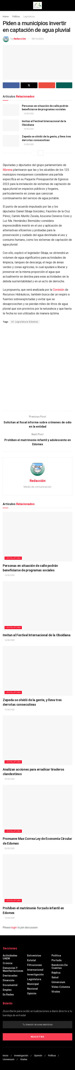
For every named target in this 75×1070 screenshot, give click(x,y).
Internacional (35, 969)
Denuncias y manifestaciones (13, 969)
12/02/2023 (9, 918)
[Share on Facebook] (11, 85)
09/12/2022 (38, 38)
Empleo (7, 989)
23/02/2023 (9, 779)
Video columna (61, 986)
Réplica (56, 972)
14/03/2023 (28, 129)
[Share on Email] (46, 85)
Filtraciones (34, 965)
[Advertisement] (37, 367)
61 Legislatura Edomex (24, 322)
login (14, 927)
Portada (57, 960)
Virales (56, 991)
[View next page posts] (41, 152)
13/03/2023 (28, 144)
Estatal (31, 960)
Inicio (5, 1055)
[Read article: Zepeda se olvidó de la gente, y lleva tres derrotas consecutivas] (11, 141)
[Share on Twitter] (29, 85)
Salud (55, 977)
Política (16, 16)
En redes (8, 994)
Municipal (33, 984)
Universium (58, 982)
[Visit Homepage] (37, 5)
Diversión (8, 980)
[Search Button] (70, 5)
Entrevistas (34, 955)
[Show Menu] (4, 5)
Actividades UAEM (10, 957)
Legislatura (29, 16)
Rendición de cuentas (60, 966)
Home (6, 16)
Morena (7, 169)
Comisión (58, 289)
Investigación (35, 974)
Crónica (7, 963)
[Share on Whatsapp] (64, 85)
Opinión (31, 993)
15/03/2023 (28, 114)
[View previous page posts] (34, 152)
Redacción (20, 38)
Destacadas (10, 975)
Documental (10, 985)
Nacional (32, 988)
